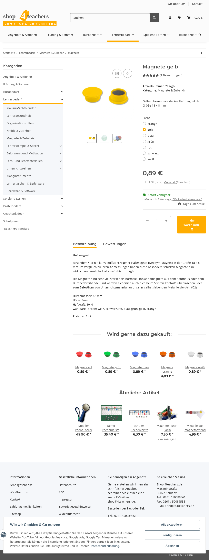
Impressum (66, 499)
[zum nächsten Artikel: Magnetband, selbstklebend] (201, 52)
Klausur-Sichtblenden (21, 108)
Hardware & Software (21, 191)
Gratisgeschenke (21, 485)
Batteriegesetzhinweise (75, 506)
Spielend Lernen (14, 198)
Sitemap (15, 514)
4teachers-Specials (16, 229)
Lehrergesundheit (19, 116)
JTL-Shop (188, 555)
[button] (170, 18)
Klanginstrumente (19, 176)
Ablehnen (172, 545)
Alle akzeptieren (172, 524)
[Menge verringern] (147, 220)
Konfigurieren (172, 535)
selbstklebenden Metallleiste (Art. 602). (171, 287)
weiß (151, 159)
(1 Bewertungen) (171, 75)
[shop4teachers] (30, 18)
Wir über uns (177, 4)
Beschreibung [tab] (85, 244)
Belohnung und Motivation (25, 153)
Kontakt (197, 4)
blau (151, 136)
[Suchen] (154, 17)
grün (151, 141)
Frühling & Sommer (16, 84)
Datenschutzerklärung (104, 546)
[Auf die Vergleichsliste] (116, 73)
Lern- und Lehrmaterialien (25, 161)
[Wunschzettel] (179, 18)
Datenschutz (67, 485)
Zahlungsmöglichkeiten (26, 506)
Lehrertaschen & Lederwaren (26, 183)
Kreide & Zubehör (19, 131)
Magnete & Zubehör (171, 90)
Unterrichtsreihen (19, 168)
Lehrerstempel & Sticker (23, 146)
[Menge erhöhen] (166, 220)
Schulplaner (11, 221)
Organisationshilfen (20, 123)
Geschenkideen (13, 214)
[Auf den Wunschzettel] (127, 73)
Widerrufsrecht (69, 514)
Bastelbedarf (12, 206)
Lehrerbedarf (12, 99)
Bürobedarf (11, 92)
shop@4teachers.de (121, 501)
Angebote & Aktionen (17, 77)
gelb (150, 130)
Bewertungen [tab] (115, 244)
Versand (170, 182)
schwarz (153, 153)
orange (152, 124)
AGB (61, 492)
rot (149, 147)
